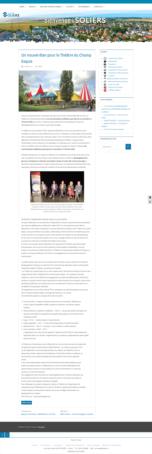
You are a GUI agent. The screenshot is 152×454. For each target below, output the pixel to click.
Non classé (26, 403)
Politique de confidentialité (74, 445)
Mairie (22, 7)
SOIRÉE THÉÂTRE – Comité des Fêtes (117, 121)
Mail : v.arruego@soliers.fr (99, 448)
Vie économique (83, 7)
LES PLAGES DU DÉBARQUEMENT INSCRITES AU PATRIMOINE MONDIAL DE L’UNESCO (116, 109)
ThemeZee (41, 427)
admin (40, 66)
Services (32, 7)
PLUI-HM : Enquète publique (114, 129)
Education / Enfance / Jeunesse (50, 7)
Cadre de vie (98, 7)
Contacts (34, 445)
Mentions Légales (93, 445)
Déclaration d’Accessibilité (111, 445)
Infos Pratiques (45, 445)
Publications (58, 445)
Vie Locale (69, 7)
